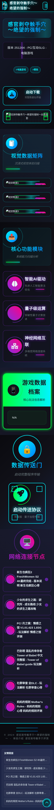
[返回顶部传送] (46, 803)
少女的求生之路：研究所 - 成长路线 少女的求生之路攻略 (28, 768)
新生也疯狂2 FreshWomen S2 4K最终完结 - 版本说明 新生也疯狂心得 (28, 760)
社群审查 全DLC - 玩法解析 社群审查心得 (27, 793)
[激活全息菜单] (45, 6)
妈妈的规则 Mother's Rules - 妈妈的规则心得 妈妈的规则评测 (28, 801)
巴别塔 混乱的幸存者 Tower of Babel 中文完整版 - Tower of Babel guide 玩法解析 (28, 785)
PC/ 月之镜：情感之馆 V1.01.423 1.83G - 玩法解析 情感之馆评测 (28, 776)
